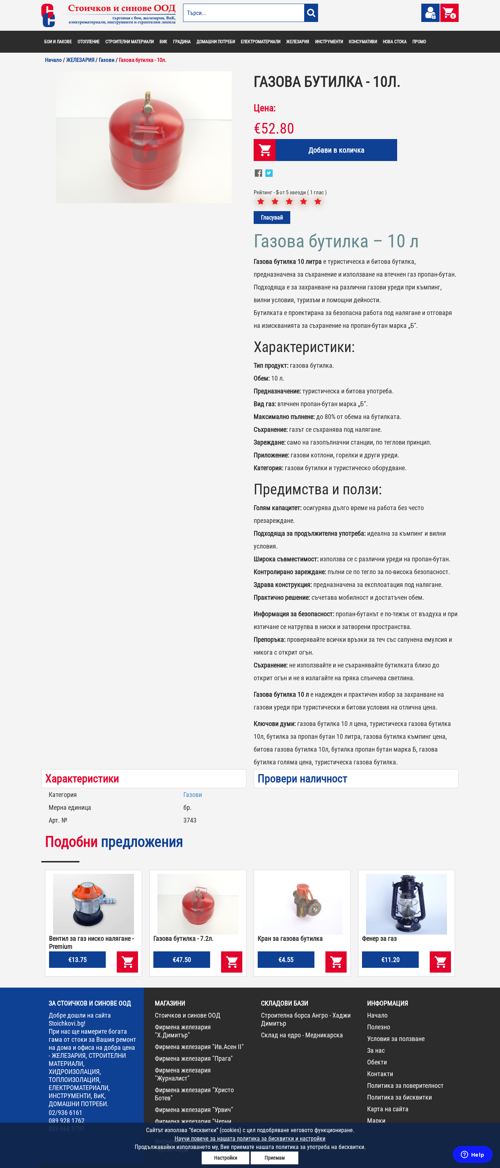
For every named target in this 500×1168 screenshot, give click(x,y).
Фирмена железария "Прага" (194, 1058)
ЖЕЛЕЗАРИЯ (297, 41)
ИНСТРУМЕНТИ (329, 41)
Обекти (377, 1062)
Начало (377, 1015)
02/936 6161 (65, 1112)
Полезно (378, 1027)
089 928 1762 (67, 1120)
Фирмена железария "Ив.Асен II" (199, 1047)
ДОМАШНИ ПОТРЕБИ (216, 41)
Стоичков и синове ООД (187, 1015)
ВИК (163, 41)
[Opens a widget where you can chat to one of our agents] (472, 1155)
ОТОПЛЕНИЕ (89, 41)
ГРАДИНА (182, 41)
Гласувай (272, 217)
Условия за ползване (396, 1038)
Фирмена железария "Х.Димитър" (183, 1031)
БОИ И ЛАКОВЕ (58, 41)
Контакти (380, 1074)
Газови (192, 794)
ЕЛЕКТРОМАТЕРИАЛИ (260, 41)
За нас (376, 1050)
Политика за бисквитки (399, 1097)
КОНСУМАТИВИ (363, 41)
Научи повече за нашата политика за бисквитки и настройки (250, 1138)
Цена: (265, 107)
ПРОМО (419, 41)
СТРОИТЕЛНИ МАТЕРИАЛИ (129, 41)
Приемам (275, 1158)
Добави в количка (337, 150)
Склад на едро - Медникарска (302, 1035)
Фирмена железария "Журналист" (183, 1074)
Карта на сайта (387, 1109)
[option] (144, 137)
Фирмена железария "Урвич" (194, 1109)
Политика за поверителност (405, 1085)
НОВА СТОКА (395, 41)
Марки (376, 1120)
